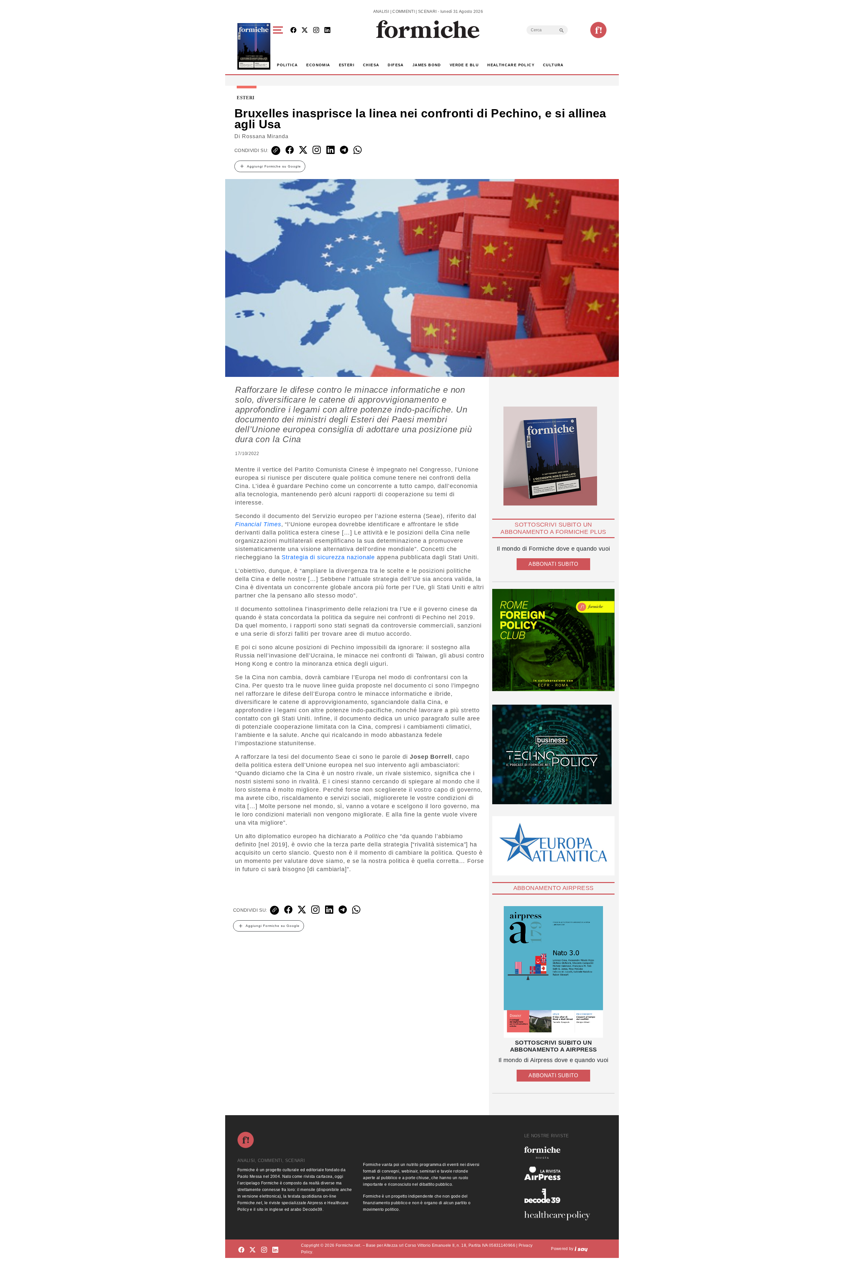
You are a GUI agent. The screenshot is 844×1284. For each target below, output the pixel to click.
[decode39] (559, 1195)
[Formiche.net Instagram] (316, 30)
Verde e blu (464, 65)
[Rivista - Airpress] (559, 1173)
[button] (279, 46)
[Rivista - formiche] (559, 1152)
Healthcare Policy (510, 65)
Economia (318, 65)
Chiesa (371, 65)
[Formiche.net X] (304, 30)
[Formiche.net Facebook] (293, 30)
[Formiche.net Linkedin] (327, 30)
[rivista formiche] (553, 972)
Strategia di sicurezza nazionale (328, 557)
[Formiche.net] (598, 30)
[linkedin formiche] (275, 1250)
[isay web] (581, 1248)
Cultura (553, 65)
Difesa (396, 65)
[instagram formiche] (264, 1250)
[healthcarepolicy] (559, 1215)
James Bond (426, 65)
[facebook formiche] (241, 1250)
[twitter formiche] (252, 1250)
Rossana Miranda (265, 136)
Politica (287, 65)
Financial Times (258, 524)
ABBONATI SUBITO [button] (553, 564)
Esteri (346, 65)
